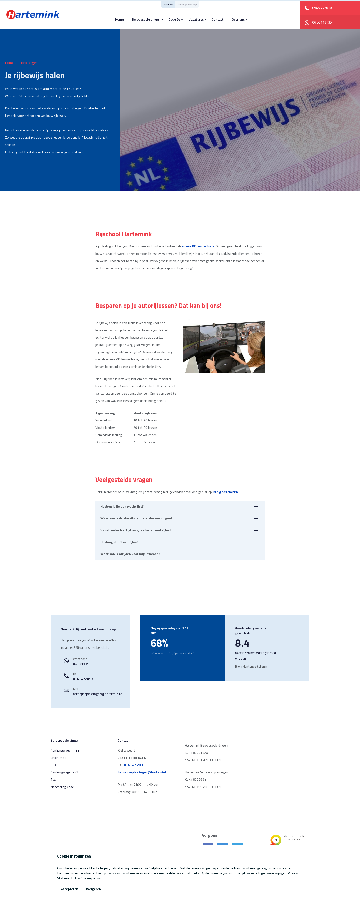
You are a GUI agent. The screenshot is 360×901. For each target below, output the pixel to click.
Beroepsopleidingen (146, 19)
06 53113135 (321, 22)
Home (119, 19)
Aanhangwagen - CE (65, 772)
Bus (53, 764)
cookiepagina (219, 873)
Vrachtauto (58, 757)
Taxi (53, 779)
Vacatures (196, 19)
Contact (218, 19)
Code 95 (174, 19)
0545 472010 (82, 678)
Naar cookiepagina (88, 878)
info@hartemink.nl (226, 491)
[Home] (33, 14)
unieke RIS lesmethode (198, 246)
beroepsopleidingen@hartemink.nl (98, 693)
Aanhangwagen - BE (65, 750)
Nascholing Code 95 (64, 786)
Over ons (238, 19)
